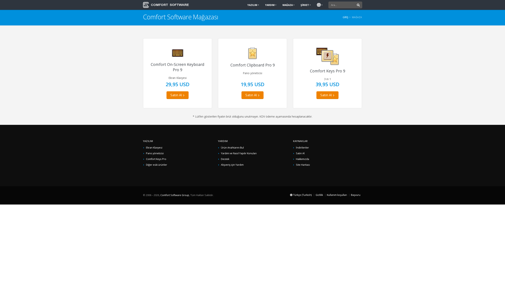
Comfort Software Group (174, 195)
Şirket (305, 5)
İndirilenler (302, 147)
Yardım (270, 5)
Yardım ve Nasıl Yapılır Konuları (239, 153)
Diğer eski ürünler (156, 164)
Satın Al (176, 95)
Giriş (345, 17)
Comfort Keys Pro (156, 159)
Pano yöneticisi (155, 153)
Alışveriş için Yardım (232, 164)
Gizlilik (319, 195)
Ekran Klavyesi (154, 147)
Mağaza (287, 5)
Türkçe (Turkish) (302, 195)
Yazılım (252, 5)
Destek (225, 159)
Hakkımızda (302, 159)
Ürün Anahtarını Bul (232, 147)
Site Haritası (303, 164)
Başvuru (355, 195)
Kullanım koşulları (337, 195)
